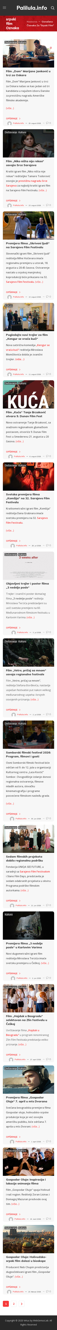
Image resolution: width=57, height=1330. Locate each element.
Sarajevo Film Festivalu (20, 282)
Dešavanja (11, 42)
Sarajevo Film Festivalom (35, 871)
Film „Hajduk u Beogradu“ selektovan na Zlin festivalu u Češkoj (26, 1020)
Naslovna (32, 21)
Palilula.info (18, 123)
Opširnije (11, 118)
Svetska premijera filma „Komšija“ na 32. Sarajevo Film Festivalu (28, 498)
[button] (52, 8)
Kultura (22, 42)
